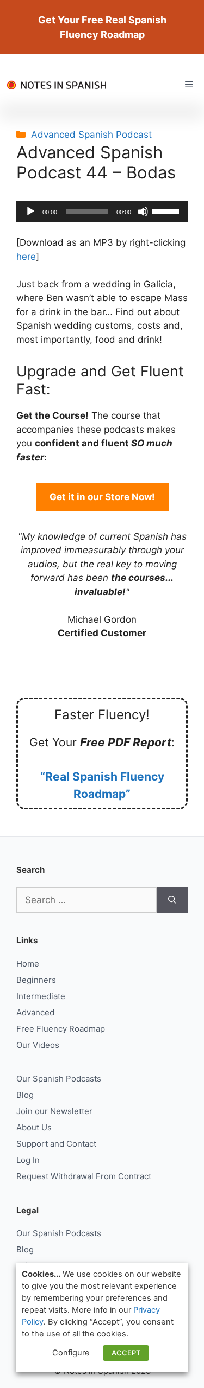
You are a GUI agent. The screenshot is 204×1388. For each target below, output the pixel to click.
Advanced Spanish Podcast (91, 134)
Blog (25, 1095)
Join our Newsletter (54, 1111)
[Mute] (143, 211)
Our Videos (37, 1045)
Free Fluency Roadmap (60, 1029)
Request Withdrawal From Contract (83, 1176)
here (26, 256)
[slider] (167, 210)
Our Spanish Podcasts (58, 1078)
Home (27, 963)
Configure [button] (71, 1353)
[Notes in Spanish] (59, 84)
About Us (34, 1127)
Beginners (36, 980)
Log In (28, 1160)
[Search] (172, 900)
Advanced (35, 1012)
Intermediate (40, 996)
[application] (102, 211)
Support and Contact (56, 1143)
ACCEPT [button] (126, 1352)
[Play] (30, 211)
